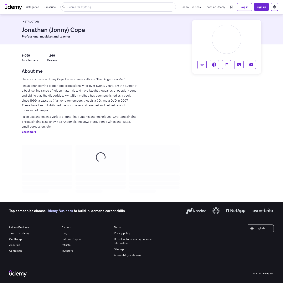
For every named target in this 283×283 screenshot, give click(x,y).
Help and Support (72, 239)
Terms (117, 227)
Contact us (15, 250)
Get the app (16, 239)
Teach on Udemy (19, 233)
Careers (66, 227)
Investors (67, 250)
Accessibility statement (128, 255)
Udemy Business (59, 211)
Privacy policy (122, 233)
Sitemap (119, 249)
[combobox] (119, 7)
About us (14, 245)
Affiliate (66, 245)
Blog (64, 233)
